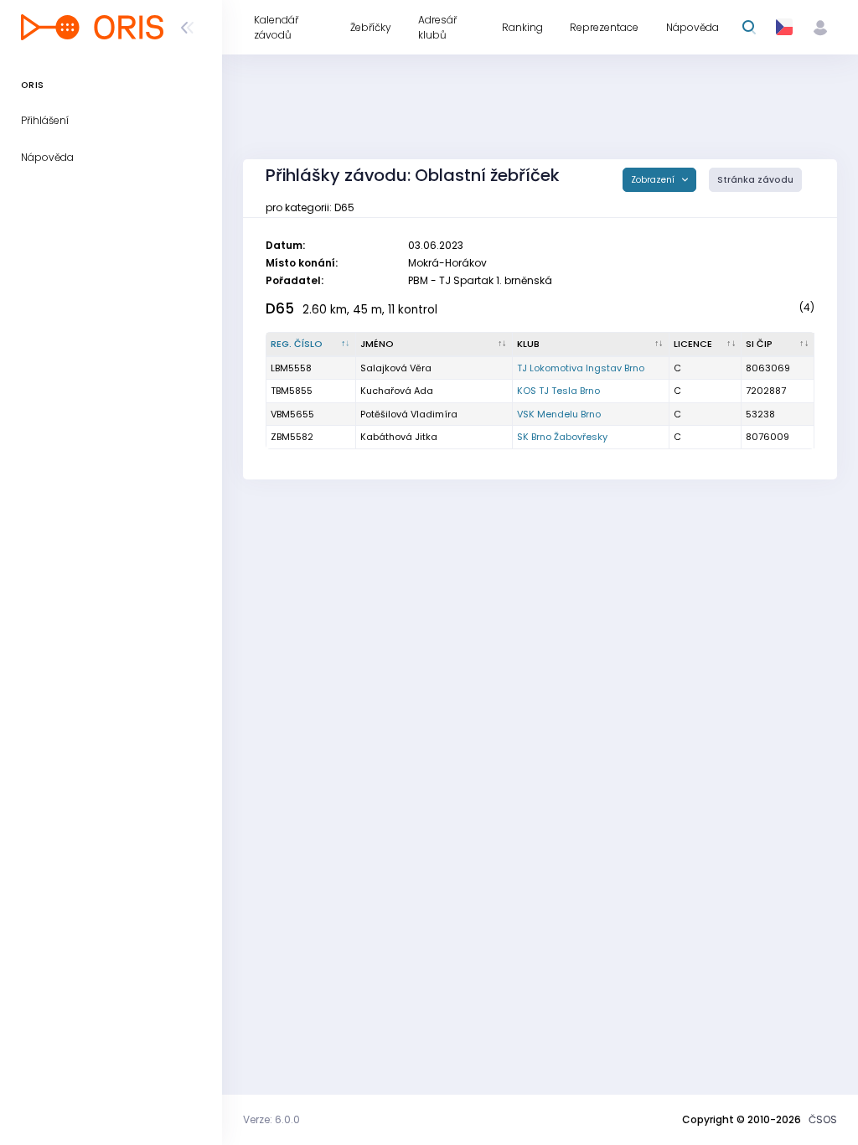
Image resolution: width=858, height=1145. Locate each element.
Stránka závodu (755, 180)
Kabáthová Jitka (398, 436)
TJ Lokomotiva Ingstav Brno (580, 368)
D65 (280, 308)
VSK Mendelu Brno (559, 414)
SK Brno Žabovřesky (562, 436)
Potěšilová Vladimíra (408, 414)
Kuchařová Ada (396, 390)
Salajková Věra (396, 368)
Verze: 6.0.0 (271, 1119)
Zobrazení (654, 180)
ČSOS (823, 1119)
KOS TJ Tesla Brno (558, 390)
